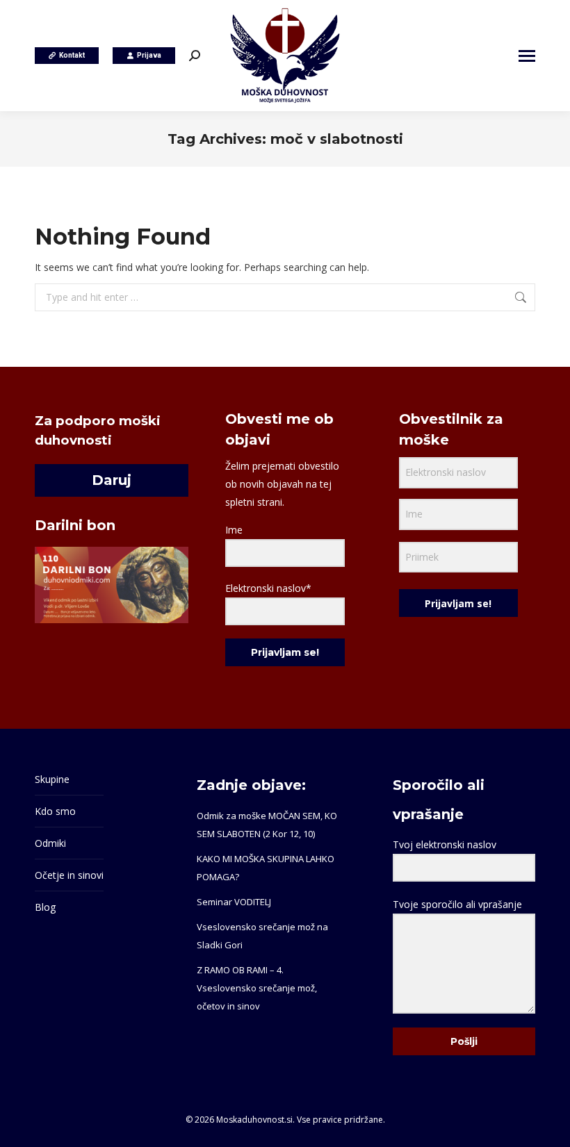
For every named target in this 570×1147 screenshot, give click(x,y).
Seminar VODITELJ (234, 902)
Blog (45, 907)
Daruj (111, 480)
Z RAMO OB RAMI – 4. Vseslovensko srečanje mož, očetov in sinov (257, 988)
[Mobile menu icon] (527, 56)
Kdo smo (55, 811)
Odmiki (50, 843)
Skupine (52, 779)
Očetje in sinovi (69, 875)
